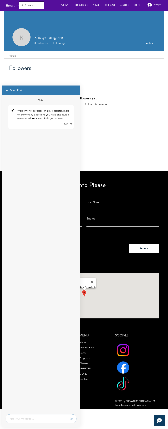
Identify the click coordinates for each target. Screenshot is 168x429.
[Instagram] (123, 350)
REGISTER (85, 368)
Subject (91, 218)
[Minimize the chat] (73, 90)
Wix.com (141, 404)
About (83, 342)
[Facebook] (123, 367)
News (82, 352)
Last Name (93, 201)
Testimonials (86, 347)
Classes (83, 363)
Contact (83, 379)
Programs (84, 358)
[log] (41, 253)
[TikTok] (123, 385)
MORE (83, 373)
